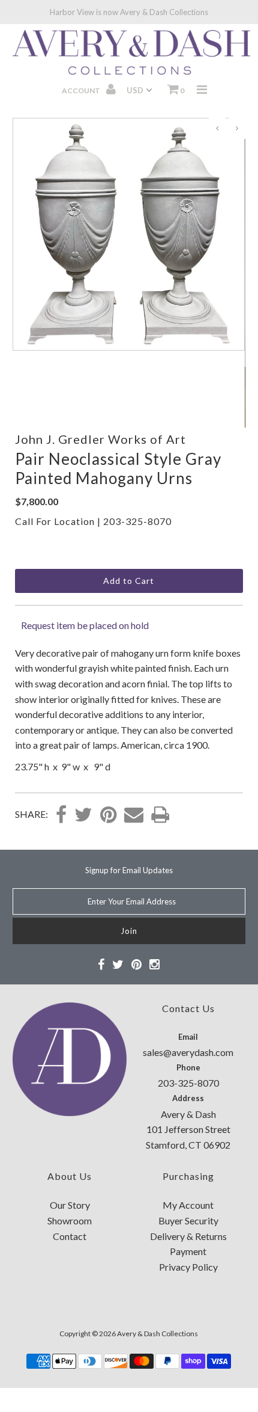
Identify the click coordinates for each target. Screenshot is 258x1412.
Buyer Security (188, 1220)
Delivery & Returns (188, 1236)
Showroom (69, 1220)
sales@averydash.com (188, 1052)
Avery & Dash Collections (157, 1333)
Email (188, 1037)
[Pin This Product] (108, 815)
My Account (188, 1205)
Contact (69, 1236)
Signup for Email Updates (129, 870)
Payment (188, 1251)
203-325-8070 (137, 521)
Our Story (70, 1205)
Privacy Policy (188, 1266)
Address (188, 1098)
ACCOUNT (81, 90)
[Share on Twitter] (83, 815)
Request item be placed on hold (85, 625)
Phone (188, 1067)
